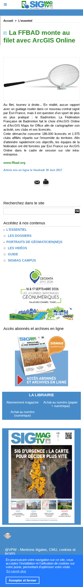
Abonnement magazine (22, 402)
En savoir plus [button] (16, 571)
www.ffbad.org (14, 162)
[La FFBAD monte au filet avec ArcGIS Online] (41, 59)
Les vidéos (17, 248)
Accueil (8, 20)
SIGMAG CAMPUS (22, 260)
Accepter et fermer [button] (22, 580)
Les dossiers (19, 236)
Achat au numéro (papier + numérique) (60, 404)
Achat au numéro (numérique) (22, 413)
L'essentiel (25, 20)
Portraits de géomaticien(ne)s (34, 242)
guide (13, 254)
